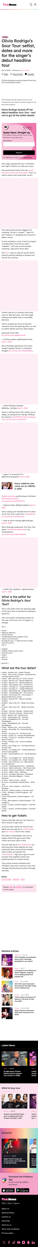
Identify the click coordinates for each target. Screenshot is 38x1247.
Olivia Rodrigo (6, 879)
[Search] (31, 4)
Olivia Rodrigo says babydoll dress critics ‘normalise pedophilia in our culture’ (25, 959)
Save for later (18, 74)
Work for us (6, 1225)
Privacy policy (7, 1233)
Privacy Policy (27, 157)
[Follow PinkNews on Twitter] (4, 1242)
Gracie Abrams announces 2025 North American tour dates (24, 1012)
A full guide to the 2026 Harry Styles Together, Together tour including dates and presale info (25, 974)
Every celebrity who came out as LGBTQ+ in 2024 (25, 486)
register (19, 887)
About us (5, 1209)
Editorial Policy (8, 1213)
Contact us (6, 1217)
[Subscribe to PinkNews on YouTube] (18, 1242)
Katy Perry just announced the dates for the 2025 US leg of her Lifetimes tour (25, 986)
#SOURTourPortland (10, 499)
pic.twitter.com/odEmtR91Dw (14, 534)
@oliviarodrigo (29, 417)
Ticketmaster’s (8, 854)
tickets (22, 879)
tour (7, 253)
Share (6, 74)
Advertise (6, 1221)
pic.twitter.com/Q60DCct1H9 (13, 335)
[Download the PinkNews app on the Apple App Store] (8, 1190)
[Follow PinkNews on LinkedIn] (33, 1242)
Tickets (5, 37)
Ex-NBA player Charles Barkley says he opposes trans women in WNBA (13, 1073)
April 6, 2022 (7, 342)
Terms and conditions (10, 1229)
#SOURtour (30, 514)
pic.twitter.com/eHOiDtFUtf (13, 501)
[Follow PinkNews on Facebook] (9, 1242)
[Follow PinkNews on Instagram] (23, 1242)
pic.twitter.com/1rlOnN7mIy (14, 419)
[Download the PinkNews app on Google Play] (22, 1190)
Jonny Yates (24, 70)
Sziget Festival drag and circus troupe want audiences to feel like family (14, 1161)
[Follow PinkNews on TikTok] (14, 1242)
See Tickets (10, 831)
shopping (16, 879)
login (11, 887)
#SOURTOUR (17, 417)
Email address (10, 140)
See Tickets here (25, 844)
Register (19, 153)
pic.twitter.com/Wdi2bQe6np (21, 351)
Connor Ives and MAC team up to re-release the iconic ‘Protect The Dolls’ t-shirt (14, 1116)
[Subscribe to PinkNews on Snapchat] (28, 1242)
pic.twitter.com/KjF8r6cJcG (13, 516)
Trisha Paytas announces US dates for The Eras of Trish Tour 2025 (25, 999)
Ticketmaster (28, 829)
